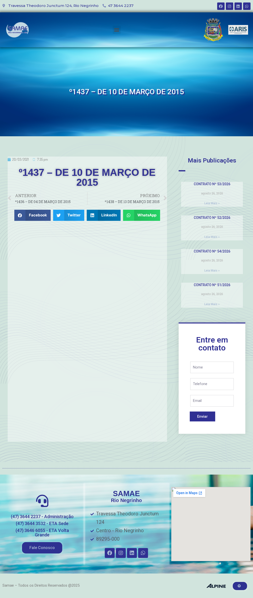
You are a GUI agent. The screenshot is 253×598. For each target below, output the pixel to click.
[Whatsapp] (247, 6)
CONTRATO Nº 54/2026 (212, 251)
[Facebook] (221, 6)
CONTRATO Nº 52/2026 (212, 218)
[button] (117, 30)
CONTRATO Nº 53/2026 (212, 184)
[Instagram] (229, 6)
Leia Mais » (212, 203)
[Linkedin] (238, 6)
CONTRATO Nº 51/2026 (212, 285)
